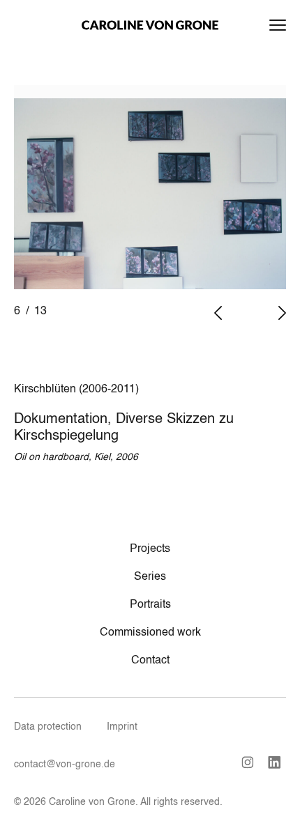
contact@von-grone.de (64, 764)
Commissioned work (150, 632)
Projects (150, 549)
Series (150, 577)
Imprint (122, 727)
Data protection (48, 727)
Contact (150, 660)
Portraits (150, 605)
